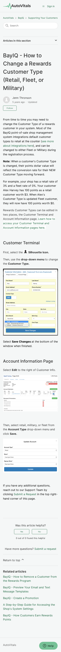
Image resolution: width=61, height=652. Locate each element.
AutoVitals (8, 17)
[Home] (17, 6)
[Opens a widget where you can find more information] (48, 646)
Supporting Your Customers (43, 17)
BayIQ (21, 17)
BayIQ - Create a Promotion (21, 598)
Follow (10, 108)
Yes (21, 531)
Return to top (12, 560)
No (39, 531)
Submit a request (45, 548)
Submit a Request (25, 494)
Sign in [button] (51, 6)
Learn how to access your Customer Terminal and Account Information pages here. (29, 223)
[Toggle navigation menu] (43, 6)
